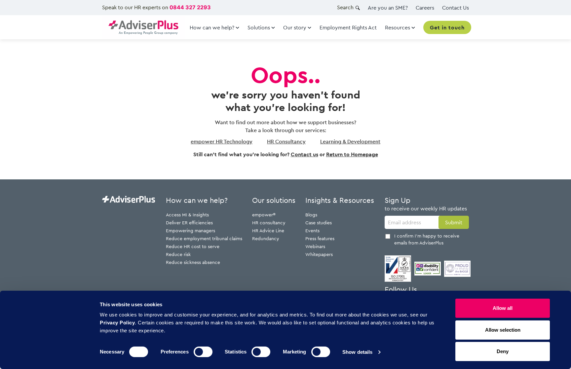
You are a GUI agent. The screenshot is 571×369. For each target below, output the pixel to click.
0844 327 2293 (190, 7)
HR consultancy (269, 222)
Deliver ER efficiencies (189, 222)
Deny (503, 351)
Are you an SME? (388, 7)
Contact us (304, 154)
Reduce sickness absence (193, 262)
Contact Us (455, 7)
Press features (319, 238)
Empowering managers (190, 230)
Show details (357, 352)
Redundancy (265, 238)
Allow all (503, 308)
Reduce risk (178, 254)
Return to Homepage (352, 154)
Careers (425, 7)
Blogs (311, 214)
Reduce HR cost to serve (192, 246)
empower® (264, 214)
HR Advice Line (268, 230)
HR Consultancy (286, 141)
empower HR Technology (221, 141)
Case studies (318, 222)
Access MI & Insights (187, 214)
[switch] (203, 352)
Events (312, 230)
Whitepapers (319, 254)
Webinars (315, 246)
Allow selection (502, 330)
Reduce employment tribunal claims (204, 238)
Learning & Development (350, 141)
